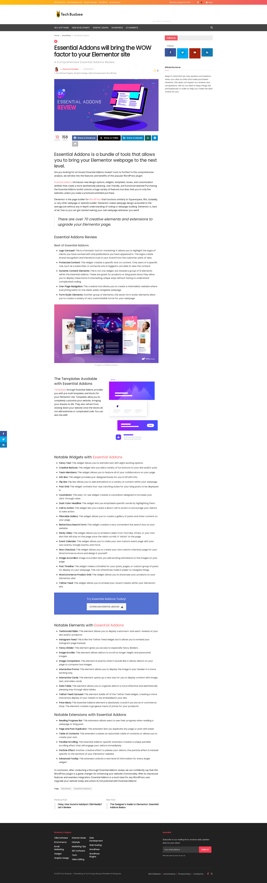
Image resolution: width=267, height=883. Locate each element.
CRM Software (61, 837)
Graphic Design (90, 2)
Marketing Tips (79, 846)
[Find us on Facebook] (198, 2)
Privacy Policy (184, 874)
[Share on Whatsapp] (148, 138)
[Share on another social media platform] (75, 144)
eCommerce (114, 2)
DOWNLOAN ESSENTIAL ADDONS (104, 606)
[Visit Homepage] (69, 14)
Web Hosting (95, 845)
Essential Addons (63, 182)
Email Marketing (59, 848)
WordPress (103, 2)
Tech (74, 855)
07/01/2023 (88, 69)
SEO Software (59, 2)
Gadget (58, 853)
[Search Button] (212, 27)
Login (210, 2)
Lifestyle (76, 842)
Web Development (74, 2)
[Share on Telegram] (155, 138)
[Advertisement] (162, 12)
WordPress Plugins (81, 35)
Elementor (66, 788)
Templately (60, 389)
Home (56, 35)
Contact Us (198, 874)
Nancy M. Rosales (71, 69)
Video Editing (78, 859)
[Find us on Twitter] (201, 2)
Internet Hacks (79, 837)
